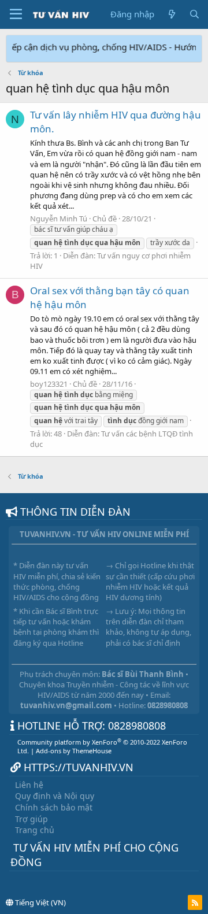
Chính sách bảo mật (53, 807)
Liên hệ (29, 784)
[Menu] (15, 14)
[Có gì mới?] (171, 14)
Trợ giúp (31, 818)
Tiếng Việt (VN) (39, 902)
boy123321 (49, 384)
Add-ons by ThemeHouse (74, 750)
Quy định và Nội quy (54, 795)
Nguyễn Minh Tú (58, 218)
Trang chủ (34, 829)
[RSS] (195, 902)
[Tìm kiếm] (194, 14)
